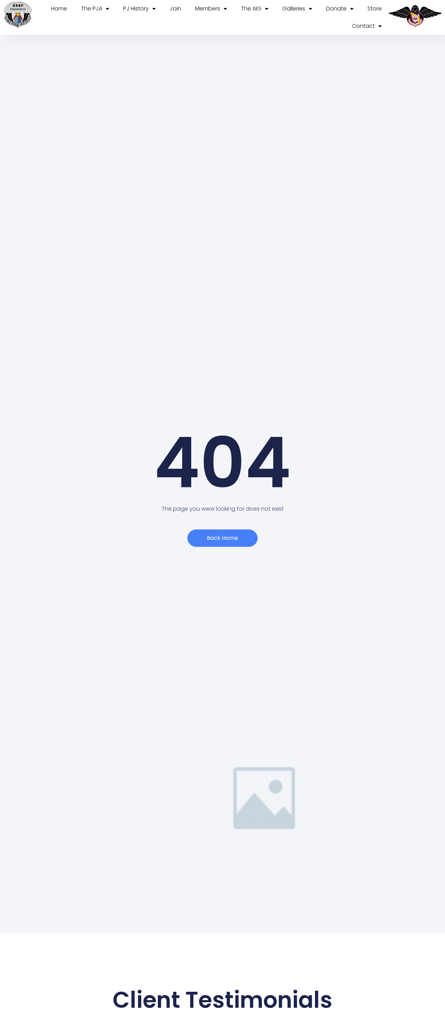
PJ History (136, 9)
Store (374, 9)
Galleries (293, 9)
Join (175, 9)
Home (59, 9)
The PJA (91, 9)
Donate (336, 9)
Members (207, 9)
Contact (363, 26)
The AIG (251, 9)
